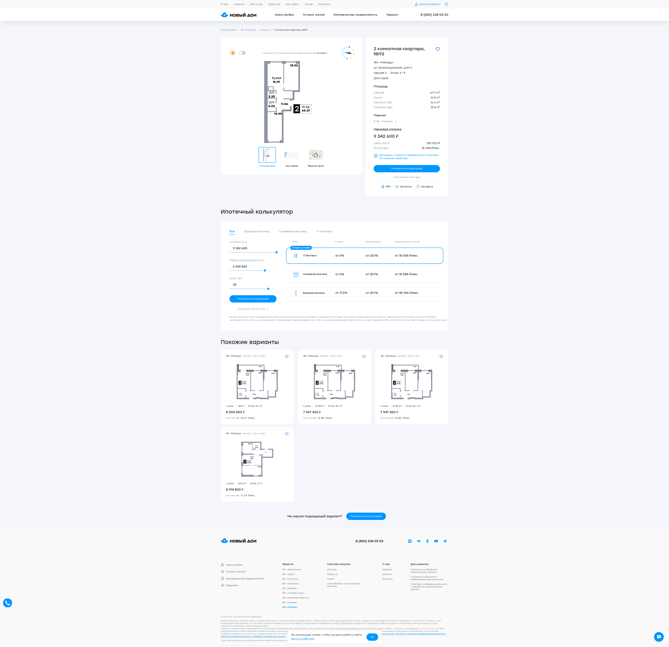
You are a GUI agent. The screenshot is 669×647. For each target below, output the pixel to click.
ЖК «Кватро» (289, 588)
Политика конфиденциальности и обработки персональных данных (429, 587)
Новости (238, 4)
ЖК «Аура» (288, 574)
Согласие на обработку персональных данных (424, 570)
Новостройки (284, 14)
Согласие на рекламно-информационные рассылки (427, 578)
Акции (309, 4)
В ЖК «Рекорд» (383, 121)
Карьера (387, 569)
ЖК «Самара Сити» (293, 593)
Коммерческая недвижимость (356, 14)
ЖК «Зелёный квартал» (295, 598)
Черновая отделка (387, 129)
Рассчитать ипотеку (407, 177)
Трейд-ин (274, 4)
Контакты (324, 4)
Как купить (292, 4)
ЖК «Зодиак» (290, 602)
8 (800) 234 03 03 (434, 15)
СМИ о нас (256, 4)
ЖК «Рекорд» (384, 62)
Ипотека (331, 569)
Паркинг (392, 14)
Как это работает (303, 638)
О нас (224, 4)
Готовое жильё (314, 14)
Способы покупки (338, 564)
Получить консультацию (407, 168)
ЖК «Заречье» (290, 583)
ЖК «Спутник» (290, 579)
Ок (372, 637)
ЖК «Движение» (291, 569)
